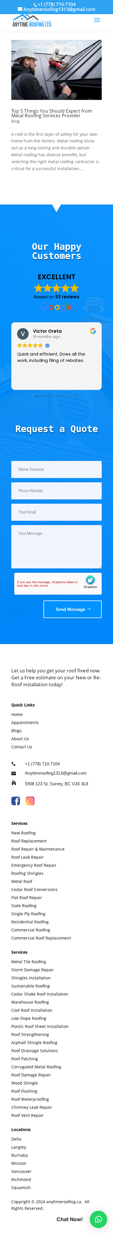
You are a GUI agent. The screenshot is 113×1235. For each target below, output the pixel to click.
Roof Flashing (25, 1091)
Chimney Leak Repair (32, 1107)
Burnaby (19, 1155)
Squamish (21, 1187)
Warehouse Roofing (30, 1002)
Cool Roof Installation (31, 1010)
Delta (16, 1139)
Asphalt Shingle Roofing (35, 1042)
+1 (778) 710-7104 (57, 4)
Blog (15, 121)
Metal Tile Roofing (28, 961)
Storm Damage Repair (32, 969)
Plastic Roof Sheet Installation (40, 1026)
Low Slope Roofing (29, 1018)
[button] (98, 1219)
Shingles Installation (31, 978)
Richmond (21, 1179)
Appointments (25, 722)
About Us (20, 738)
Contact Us (21, 746)
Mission (18, 1163)
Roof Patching (25, 1058)
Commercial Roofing (31, 930)
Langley (18, 1147)
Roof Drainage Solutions (35, 1050)
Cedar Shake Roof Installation (39, 994)
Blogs (16, 730)
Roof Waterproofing (30, 1099)
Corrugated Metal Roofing (36, 1067)
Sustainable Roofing (30, 986)
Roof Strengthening (30, 1034)
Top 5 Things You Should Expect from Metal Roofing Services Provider (51, 113)
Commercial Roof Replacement (41, 938)
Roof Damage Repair (31, 1075)
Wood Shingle (25, 1083)
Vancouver (21, 1171)
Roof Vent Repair (27, 1115)
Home (17, 714)
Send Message (70, 609)
